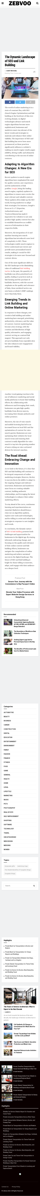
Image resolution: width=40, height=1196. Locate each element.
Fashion (7, 754)
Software (8, 824)
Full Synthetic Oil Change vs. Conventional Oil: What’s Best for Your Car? (24, 1027)
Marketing (8, 795)
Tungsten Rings (10, 873)
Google (14, 188)
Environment (9, 746)
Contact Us (5, 1187)
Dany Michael (12, 71)
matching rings (22, 866)
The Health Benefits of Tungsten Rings (18, 870)
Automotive (9, 712)
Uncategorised (10, 837)
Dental (6, 733)
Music (6, 800)
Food (6, 766)
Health (6, 779)
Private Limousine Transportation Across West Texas (19, 1117)
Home (6, 783)
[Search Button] (34, 886)
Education (8, 737)
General (7, 775)
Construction (10, 729)
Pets (6, 804)
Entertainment (10, 741)
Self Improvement (11, 816)
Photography (9, 808)
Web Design (8, 841)
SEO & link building (14, 531)
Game (6, 771)
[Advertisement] (20, 28)
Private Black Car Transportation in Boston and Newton (19, 1125)
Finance (7, 758)
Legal (6, 787)
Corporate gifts (10, 866)
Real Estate (8, 812)
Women (6, 849)
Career (6, 725)
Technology (9, 829)
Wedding (7, 845)
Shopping (8, 820)
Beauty (6, 716)
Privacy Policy (16, 1187)
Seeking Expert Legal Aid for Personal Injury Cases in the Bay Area (24, 642)
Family (6, 750)
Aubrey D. (8, 1012)
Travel (6, 833)
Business (7, 721)
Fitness (7, 762)
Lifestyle (7, 791)
